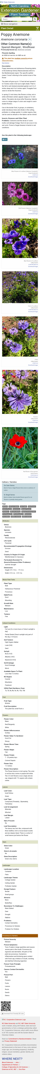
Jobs (17, 1062)
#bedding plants (18, 514)
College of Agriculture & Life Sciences (15, 1067)
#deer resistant (26, 516)
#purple (5, 506)
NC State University (8, 1023)
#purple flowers (26, 509)
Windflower (29, 47)
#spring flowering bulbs (28, 511)
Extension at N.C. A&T (9, 1069)
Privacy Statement (10, 1041)
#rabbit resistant (16, 516)
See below (5, 63)
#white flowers (7, 509)
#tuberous (6, 511)
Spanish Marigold (10, 47)
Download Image (33, 177)
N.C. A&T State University (26, 1023)
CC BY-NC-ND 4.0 (33, 264)
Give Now (22, 1069)
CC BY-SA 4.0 (34, 475)
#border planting (15, 511)
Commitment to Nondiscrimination (19, 1039)
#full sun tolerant (14, 506)
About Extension (7, 1062)
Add (5, 139)
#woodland (6, 516)
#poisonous (16, 509)
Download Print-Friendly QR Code (13, 1013)
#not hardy (23, 506)
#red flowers (32, 506)
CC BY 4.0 (35, 175)
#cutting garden (7, 514)
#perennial (28, 514)
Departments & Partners (10, 1065)
